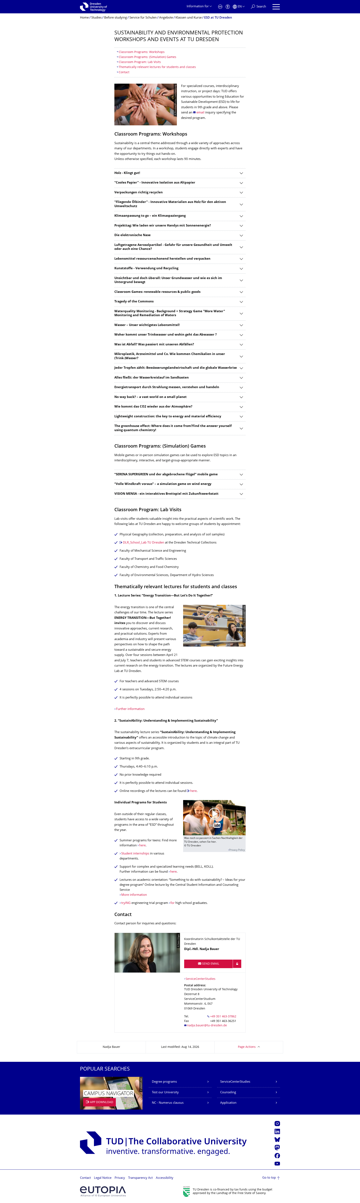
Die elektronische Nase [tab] (132, 235)
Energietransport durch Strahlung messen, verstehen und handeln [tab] (166, 387)
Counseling (228, 1092)
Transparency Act (140, 1178)
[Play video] (214, 817)
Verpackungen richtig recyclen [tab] (138, 192)
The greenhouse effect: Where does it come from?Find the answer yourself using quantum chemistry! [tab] (173, 428)
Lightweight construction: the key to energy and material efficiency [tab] (167, 416)
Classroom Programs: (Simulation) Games (147, 57)
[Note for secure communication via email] (237, 964)
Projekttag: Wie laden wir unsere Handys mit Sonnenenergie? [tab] (162, 225)
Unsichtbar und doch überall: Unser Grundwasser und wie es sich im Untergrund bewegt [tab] (168, 280)
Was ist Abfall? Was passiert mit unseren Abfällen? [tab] (154, 344)
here (193, 791)
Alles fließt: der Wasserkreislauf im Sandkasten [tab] (151, 377)
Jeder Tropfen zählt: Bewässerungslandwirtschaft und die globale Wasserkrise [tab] (175, 368)
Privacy (120, 1178)
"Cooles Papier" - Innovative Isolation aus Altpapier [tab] (154, 182)
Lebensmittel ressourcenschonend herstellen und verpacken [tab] (162, 258)
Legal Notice (102, 1178)
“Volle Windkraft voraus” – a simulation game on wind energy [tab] (162, 484)
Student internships (135, 853)
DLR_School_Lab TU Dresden (143, 542)
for (172, 903)
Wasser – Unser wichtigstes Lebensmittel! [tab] (147, 325)
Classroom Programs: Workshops (142, 52)
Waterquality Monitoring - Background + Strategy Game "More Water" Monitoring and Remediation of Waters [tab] (169, 313)
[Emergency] (220, 7)
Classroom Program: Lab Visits (140, 62)
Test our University (165, 1092)
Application (228, 1103)
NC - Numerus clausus (168, 1103)
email (200, 112)
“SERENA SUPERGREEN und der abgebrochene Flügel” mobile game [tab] (166, 474)
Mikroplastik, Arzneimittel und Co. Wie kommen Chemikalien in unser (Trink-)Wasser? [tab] (169, 356)
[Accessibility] (227, 7)
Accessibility (164, 1178)
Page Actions (247, 1047)
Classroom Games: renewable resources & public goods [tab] (157, 292)
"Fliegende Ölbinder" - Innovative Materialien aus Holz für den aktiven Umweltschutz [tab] (170, 204)
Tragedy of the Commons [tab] (134, 301)
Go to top (269, 1177)
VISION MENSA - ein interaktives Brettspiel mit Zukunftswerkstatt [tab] (166, 494)
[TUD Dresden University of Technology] (93, 6)
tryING (126, 903)
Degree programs (164, 1081)
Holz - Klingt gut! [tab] (127, 173)
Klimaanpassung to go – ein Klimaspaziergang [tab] (150, 216)
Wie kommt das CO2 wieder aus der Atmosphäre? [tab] (153, 406)
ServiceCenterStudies (200, 979)
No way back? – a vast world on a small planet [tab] (150, 397)
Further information (130, 709)
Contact (124, 72)
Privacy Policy (237, 850)
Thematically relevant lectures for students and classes (157, 67)
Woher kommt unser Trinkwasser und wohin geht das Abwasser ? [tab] (165, 334)
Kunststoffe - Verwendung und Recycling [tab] (146, 268)
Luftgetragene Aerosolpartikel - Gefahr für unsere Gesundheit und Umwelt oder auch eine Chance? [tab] (173, 247)
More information (134, 895)
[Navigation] (276, 7)
